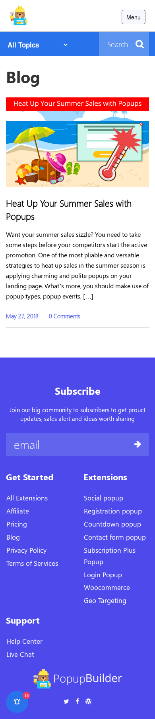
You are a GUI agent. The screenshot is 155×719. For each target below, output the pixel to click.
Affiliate (17, 510)
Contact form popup (115, 537)
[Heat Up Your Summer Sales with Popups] (77, 140)
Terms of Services (32, 563)
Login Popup (103, 574)
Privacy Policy (26, 550)
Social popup (103, 497)
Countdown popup (112, 523)
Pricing (16, 523)
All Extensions (27, 497)
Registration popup (113, 510)
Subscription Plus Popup (110, 556)
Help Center (24, 641)
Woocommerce (107, 587)
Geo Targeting (105, 600)
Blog (13, 537)
